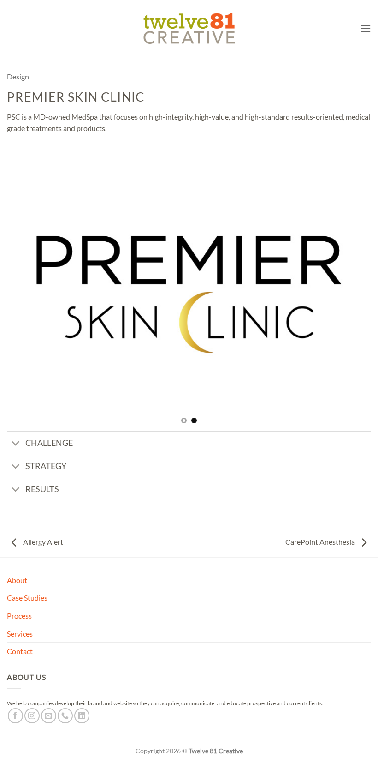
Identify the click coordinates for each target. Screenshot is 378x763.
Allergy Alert (42, 541)
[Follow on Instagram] (32, 715)
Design (18, 76)
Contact (20, 651)
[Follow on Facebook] (15, 715)
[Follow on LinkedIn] (81, 715)
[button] (365, 28)
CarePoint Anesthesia (320, 541)
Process (19, 615)
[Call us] (65, 715)
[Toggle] (16, 444)
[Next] (352, 294)
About (17, 580)
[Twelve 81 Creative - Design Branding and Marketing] (189, 28)
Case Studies (27, 597)
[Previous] (26, 294)
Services (20, 633)
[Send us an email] (48, 715)
